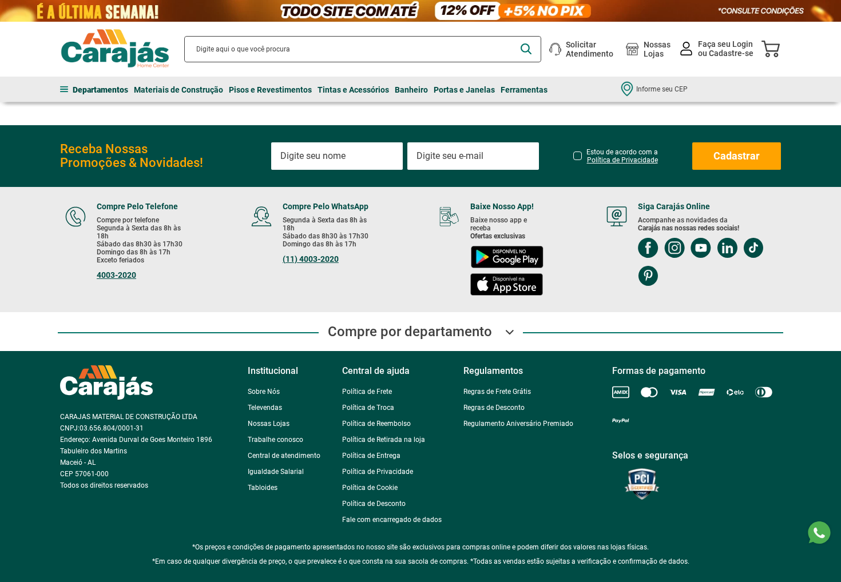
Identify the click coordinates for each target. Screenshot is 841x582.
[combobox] (362, 49)
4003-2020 (116, 275)
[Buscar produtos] (526, 48)
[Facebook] (648, 249)
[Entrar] (718, 49)
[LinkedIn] (727, 249)
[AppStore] (506, 285)
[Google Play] (507, 258)
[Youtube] (701, 249)
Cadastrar (736, 156)
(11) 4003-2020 (311, 259)
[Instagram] (674, 249)
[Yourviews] (680, 495)
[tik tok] (753, 249)
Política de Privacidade (622, 160)
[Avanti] (706, 577)
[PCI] (630, 495)
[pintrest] (648, 277)
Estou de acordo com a (622, 156)
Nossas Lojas (657, 49)
